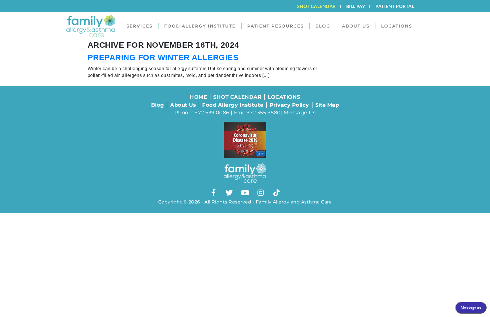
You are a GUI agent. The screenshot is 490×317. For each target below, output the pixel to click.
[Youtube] (245, 193)
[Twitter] (229, 193)
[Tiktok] (276, 193)
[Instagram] (261, 193)
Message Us (300, 113)
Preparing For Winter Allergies (163, 57)
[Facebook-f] (213, 193)
